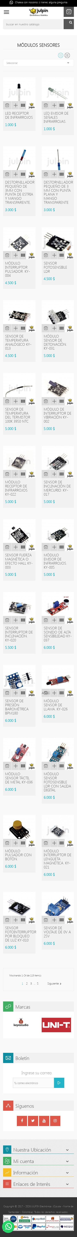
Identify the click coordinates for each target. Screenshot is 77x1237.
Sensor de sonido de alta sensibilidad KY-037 (58, 634)
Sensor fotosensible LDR (55, 267)
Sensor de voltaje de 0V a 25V (57, 931)
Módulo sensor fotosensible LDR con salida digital (57, 781)
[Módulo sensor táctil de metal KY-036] (22, 766)
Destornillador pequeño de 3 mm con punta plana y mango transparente (58, 192)
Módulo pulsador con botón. (18, 855)
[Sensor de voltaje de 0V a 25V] (61, 920)
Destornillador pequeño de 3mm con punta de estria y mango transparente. (19, 192)
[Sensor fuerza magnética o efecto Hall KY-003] (22, 547)
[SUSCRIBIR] (59, 1083)
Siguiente (54, 983)
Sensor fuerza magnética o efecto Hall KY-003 (19, 561)
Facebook (22, 1121)
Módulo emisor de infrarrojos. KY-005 (55, 561)
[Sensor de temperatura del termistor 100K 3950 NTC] (22, 401)
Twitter (33, 1121)
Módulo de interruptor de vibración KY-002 (57, 415)
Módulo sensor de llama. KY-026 (56, 704)
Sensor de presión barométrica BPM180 (17, 706)
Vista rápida (15, 105)
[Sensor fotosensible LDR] (61, 255)
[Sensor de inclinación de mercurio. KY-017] (61, 474)
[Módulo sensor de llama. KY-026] (61, 693)
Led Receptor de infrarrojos (19, 115)
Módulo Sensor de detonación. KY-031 (55, 342)
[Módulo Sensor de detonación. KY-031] (61, 328)
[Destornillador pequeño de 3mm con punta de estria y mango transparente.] (22, 174)
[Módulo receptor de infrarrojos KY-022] (22, 474)
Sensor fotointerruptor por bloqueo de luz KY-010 (20, 933)
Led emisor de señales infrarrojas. (56, 117)
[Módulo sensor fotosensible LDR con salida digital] (61, 766)
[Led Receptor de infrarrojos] (22, 105)
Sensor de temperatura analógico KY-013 (18, 342)
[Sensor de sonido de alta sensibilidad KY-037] (61, 620)
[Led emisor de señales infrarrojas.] (61, 105)
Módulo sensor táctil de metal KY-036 (19, 777)
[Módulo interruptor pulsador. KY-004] (22, 255)
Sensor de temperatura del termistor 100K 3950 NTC (17, 415)
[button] (69, 12)
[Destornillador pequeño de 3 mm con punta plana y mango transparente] (61, 174)
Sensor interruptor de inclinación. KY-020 (19, 634)
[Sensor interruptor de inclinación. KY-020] (22, 620)
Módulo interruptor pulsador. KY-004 (17, 269)
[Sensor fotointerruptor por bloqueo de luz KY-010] (22, 920)
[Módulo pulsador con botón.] (22, 843)
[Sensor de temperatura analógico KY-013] (22, 328)
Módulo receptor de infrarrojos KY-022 (16, 488)
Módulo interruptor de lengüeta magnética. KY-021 (57, 858)
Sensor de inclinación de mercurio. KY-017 (57, 488)
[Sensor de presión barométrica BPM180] (22, 693)
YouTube (44, 1121)
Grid (60, 55)
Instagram (55, 1121)
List (67, 55)
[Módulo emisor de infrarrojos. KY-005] (61, 547)
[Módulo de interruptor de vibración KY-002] (61, 401)
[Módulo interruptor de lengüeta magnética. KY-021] (61, 843)
